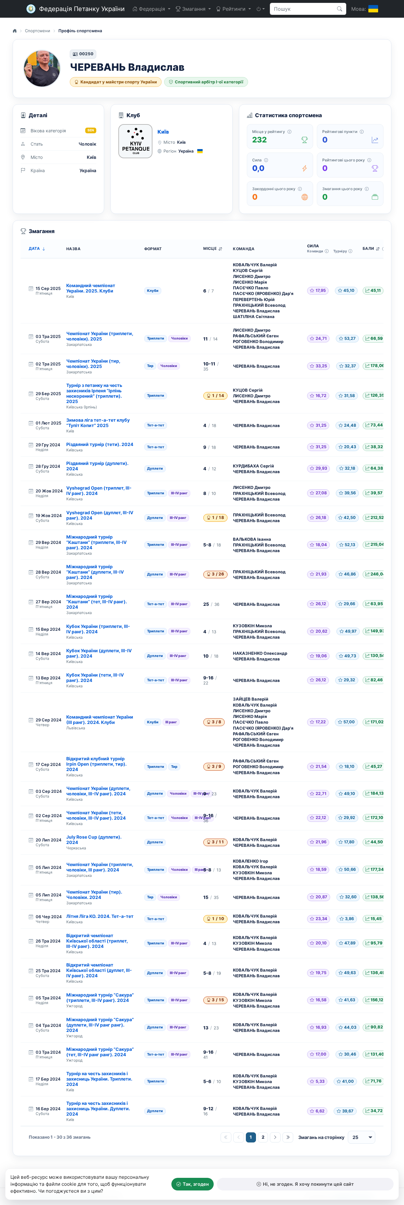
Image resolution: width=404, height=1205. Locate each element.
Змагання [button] (194, 9)
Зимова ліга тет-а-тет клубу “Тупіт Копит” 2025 (98, 422)
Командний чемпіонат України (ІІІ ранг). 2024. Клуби (99, 719)
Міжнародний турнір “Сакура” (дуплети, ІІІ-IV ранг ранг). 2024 (100, 1025)
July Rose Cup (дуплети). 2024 (94, 839)
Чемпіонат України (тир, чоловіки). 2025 (93, 363)
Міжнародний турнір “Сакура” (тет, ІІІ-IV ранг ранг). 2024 (100, 1051)
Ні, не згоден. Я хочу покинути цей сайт (308, 1184)
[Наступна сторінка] (275, 1137)
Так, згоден (196, 1184)
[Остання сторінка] (287, 1137)
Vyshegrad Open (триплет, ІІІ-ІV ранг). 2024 (99, 490)
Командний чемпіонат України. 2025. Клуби (90, 288)
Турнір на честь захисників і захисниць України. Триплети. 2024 (99, 1079)
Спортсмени (37, 30)
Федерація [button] (152, 9)
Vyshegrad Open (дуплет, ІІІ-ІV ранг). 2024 (99, 515)
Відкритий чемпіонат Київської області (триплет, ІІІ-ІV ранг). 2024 (97, 941)
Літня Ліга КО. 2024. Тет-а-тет (100, 916)
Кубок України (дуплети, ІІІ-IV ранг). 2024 (99, 653)
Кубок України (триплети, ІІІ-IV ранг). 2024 (98, 629)
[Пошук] (339, 9)
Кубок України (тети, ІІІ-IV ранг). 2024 (95, 677)
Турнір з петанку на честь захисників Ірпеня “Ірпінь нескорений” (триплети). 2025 (94, 393)
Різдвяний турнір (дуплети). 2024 (97, 466)
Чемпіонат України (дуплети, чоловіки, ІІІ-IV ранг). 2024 (98, 791)
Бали (368, 248)
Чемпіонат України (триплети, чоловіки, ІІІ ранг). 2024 (99, 867)
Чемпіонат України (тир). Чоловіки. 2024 (94, 894)
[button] (260, 9)
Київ (163, 132)
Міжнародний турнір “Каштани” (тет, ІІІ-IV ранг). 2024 (96, 601)
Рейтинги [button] (234, 9)
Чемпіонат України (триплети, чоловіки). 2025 (99, 336)
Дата (34, 248)
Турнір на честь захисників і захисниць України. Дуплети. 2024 (98, 1108)
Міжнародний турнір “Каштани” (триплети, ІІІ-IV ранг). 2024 (96, 542)
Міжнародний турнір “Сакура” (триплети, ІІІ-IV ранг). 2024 (100, 997)
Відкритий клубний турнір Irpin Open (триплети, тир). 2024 (96, 764)
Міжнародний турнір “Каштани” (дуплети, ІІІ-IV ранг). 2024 (95, 572)
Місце (210, 248)
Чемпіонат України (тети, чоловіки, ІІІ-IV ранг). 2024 (96, 815)
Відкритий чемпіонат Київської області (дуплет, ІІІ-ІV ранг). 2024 (99, 970)
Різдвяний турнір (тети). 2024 (99, 444)
